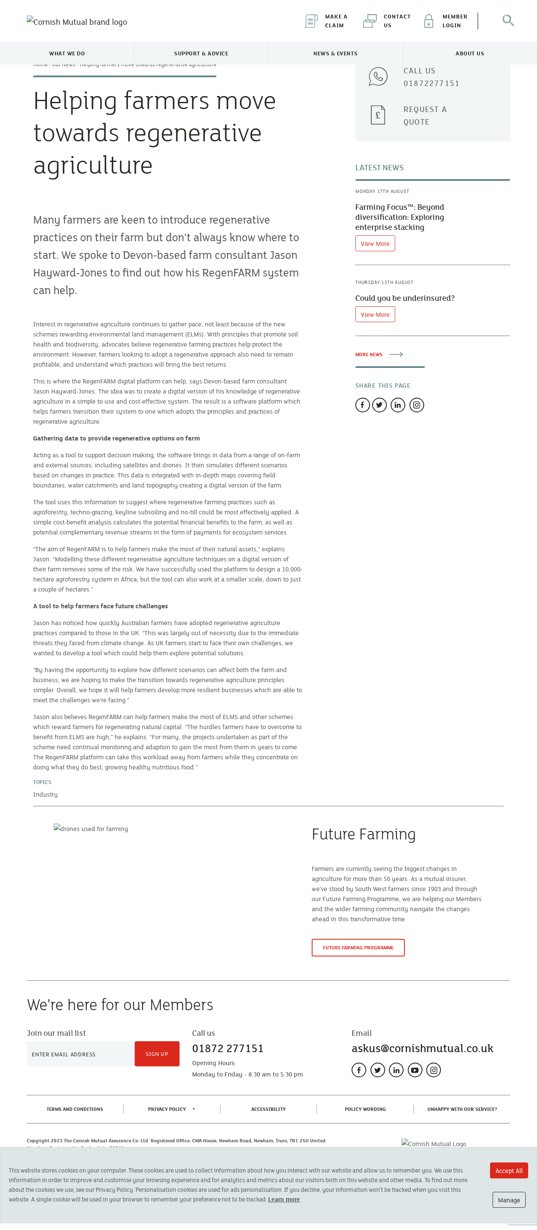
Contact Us (397, 21)
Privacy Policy (167, 1109)
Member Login (455, 21)
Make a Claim (336, 21)
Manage (509, 1200)
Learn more (284, 1199)
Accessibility (270, 1108)
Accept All (509, 1170)
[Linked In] (398, 405)
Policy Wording (367, 1108)
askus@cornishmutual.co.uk (422, 1048)
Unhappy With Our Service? (464, 1108)
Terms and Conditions (77, 1108)
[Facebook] (362, 405)
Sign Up (157, 1054)
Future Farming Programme (358, 947)
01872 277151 (228, 1048)
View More (375, 243)
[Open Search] (507, 21)
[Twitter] (379, 405)
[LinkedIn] (396, 1070)
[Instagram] (416, 405)
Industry (45, 794)
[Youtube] (415, 1070)
